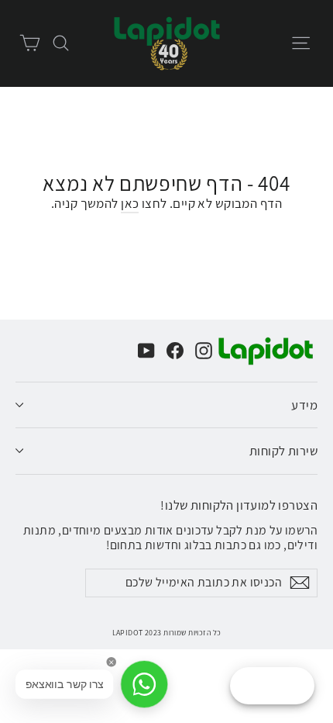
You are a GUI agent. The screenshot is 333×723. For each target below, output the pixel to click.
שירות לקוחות (283, 450)
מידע (304, 404)
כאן (130, 203)
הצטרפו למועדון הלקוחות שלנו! (239, 504)
